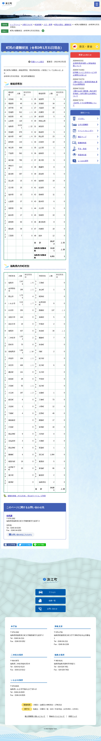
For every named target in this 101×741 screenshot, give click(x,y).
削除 (43, 30)
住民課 (9, 516)
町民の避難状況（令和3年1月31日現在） (25, 31)
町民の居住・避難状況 (62, 25)
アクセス (52, 592)
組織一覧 (52, 601)
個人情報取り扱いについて (35, 716)
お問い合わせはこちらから (21, 535)
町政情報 (38, 25)
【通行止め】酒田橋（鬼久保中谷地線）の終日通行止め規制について (85, 93)
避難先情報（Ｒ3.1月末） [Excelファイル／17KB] (27, 496)
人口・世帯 (48, 25)
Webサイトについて (57, 716)
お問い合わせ (52, 609)
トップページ (15, 25)
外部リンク (73, 716)
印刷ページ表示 (37, 62)
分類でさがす (27, 25)
